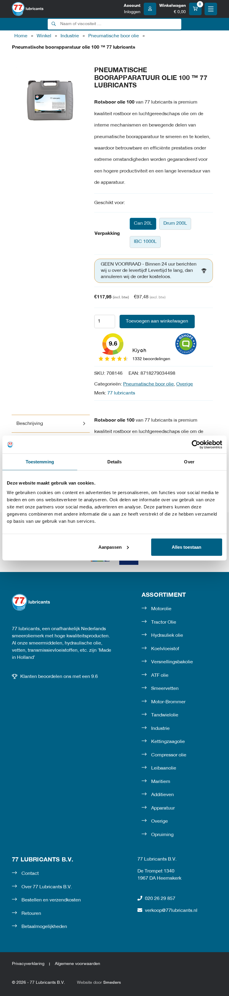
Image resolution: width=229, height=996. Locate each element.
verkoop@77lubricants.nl (171, 911)
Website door (99, 983)
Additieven (162, 795)
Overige (184, 384)
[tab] (51, 424)
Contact (30, 874)
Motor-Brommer (168, 702)
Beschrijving (29, 424)
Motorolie (161, 609)
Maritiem (160, 782)
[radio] (143, 224)
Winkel (44, 36)
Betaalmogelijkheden (44, 927)
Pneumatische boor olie (113, 36)
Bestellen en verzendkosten (51, 900)
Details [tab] (114, 461)
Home (20, 36)
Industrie (70, 36)
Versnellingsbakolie (172, 662)
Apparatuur (163, 808)
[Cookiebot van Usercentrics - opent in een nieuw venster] (196, 444)
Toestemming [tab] (40, 461)
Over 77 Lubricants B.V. (46, 887)
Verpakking (107, 234)
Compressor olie (168, 755)
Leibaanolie (163, 768)
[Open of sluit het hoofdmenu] (211, 9)
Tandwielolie (164, 715)
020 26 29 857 (160, 899)
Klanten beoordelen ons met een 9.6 (59, 677)
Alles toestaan (186, 546)
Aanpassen (110, 546)
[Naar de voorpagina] (28, 9)
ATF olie (159, 675)
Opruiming (162, 835)
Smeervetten (165, 689)
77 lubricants (121, 393)
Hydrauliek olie (167, 635)
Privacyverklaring (28, 964)
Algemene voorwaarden (77, 964)
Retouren (31, 914)
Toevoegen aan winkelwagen (157, 321)
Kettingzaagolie (168, 742)
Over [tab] (189, 461)
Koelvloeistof (165, 649)
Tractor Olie (163, 622)
